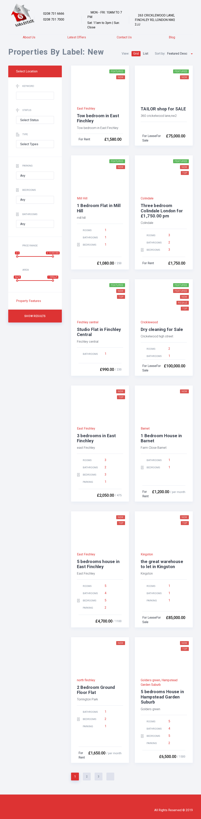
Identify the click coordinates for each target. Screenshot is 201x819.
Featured (181, 291)
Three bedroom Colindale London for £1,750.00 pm (162, 210)
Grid (136, 53)
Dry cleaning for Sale (162, 329)
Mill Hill (82, 198)
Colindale (147, 198)
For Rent (84, 139)
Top (184, 173)
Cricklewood (149, 322)
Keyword (28, 86)
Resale (182, 302)
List (145, 53)
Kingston (147, 554)
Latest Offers (76, 37)
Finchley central (87, 322)
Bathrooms (29, 214)
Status (26, 110)
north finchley (86, 680)
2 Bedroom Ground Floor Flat (96, 690)
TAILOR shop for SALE (163, 108)
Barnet (145, 428)
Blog (172, 37)
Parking (27, 165)
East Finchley (86, 108)
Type (25, 134)
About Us (29, 37)
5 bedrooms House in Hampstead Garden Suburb (162, 697)
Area (25, 269)
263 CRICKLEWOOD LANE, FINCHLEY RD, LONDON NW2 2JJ (155, 20)
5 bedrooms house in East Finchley (98, 564)
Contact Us (124, 37)
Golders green (150, 680)
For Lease (149, 136)
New (120, 77)
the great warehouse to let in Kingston (162, 564)
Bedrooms (29, 189)
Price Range (30, 245)
